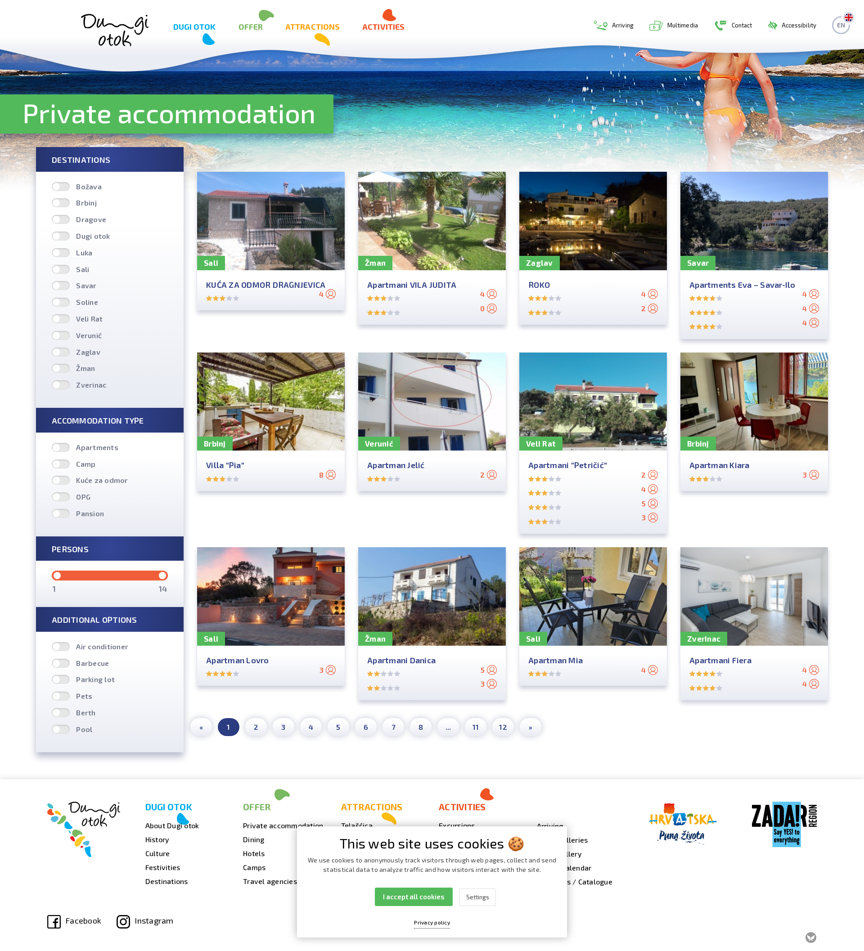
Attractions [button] (312, 26)
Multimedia (682, 25)
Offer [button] (250, 26)
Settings (477, 897)
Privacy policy (432, 922)
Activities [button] (383, 26)
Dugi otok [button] (194, 26)
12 (503, 727)
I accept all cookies (414, 897)
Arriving (623, 25)
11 (475, 727)
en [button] (841, 25)
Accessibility (799, 25)
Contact (742, 25)
